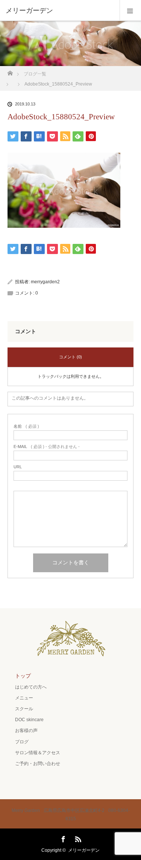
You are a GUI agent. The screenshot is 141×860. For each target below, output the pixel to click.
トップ (23, 676)
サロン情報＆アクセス (37, 752)
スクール (24, 708)
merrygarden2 (45, 281)
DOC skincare (29, 719)
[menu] (130, 10)
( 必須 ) (26, 426)
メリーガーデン (84, 850)
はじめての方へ (31, 687)
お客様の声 (26, 730)
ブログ (22, 741)
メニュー (24, 698)
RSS (77, 837)
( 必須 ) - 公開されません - (47, 447)
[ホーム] (10, 71)
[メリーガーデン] (59, 10)
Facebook (62, 837)
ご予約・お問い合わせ (37, 763)
